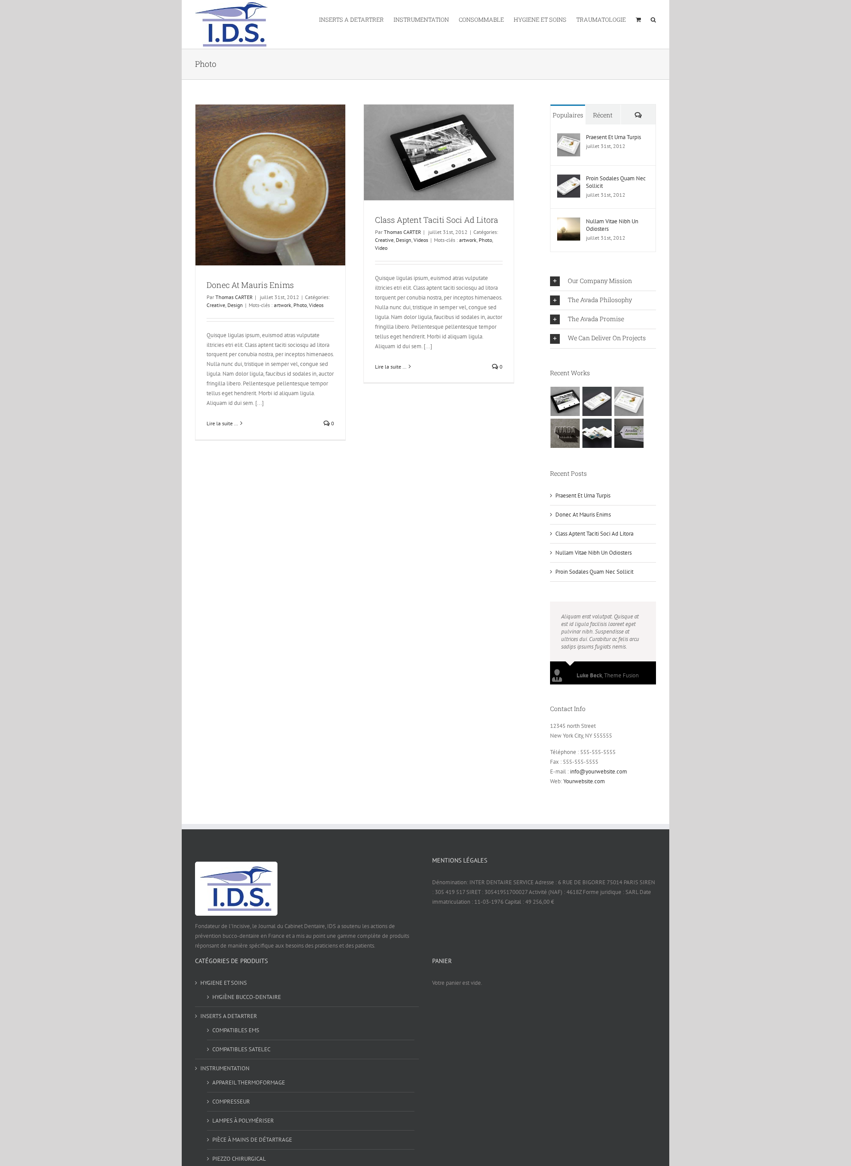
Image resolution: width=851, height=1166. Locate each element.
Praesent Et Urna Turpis (613, 137)
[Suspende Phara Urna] (629, 433)
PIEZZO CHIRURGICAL (239, 1158)
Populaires (568, 115)
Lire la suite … (222, 423)
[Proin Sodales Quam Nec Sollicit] (568, 179)
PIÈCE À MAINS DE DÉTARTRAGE (252, 1139)
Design (235, 305)
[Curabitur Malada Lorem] (597, 433)
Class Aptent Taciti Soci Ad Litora (436, 219)
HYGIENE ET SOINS (223, 983)
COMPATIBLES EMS (235, 1030)
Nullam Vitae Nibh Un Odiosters (612, 225)
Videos (316, 305)
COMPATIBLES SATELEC (241, 1049)
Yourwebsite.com (584, 781)
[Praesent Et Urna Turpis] (568, 138)
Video (381, 248)
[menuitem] (356, 19)
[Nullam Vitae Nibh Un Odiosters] (568, 222)
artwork (282, 305)
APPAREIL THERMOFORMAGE (248, 1082)
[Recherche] (653, 19)
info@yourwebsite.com (598, 771)
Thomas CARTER (234, 297)
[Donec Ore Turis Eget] (565, 401)
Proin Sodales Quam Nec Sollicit (616, 182)
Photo (300, 305)
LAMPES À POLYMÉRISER (243, 1120)
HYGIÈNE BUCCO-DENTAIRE (246, 997)
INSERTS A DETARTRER (228, 1016)
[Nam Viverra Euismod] (565, 433)
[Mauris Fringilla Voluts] (597, 401)
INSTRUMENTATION (225, 1068)
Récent (603, 115)
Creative (216, 305)
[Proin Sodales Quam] (629, 401)
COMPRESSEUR (231, 1101)
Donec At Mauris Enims (250, 285)
